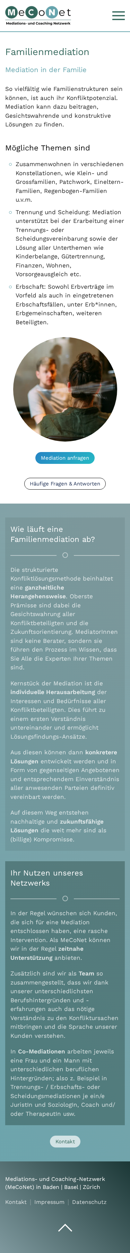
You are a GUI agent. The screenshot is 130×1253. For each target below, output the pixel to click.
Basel (71, 1187)
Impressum (49, 1202)
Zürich (91, 1187)
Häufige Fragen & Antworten (65, 484)
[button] (118, 15)
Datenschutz (89, 1202)
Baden (51, 1187)
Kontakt (65, 1141)
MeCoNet (19, 1187)
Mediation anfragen (65, 458)
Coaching (63, 1179)
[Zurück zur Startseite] (38, 15)
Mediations (20, 1179)
